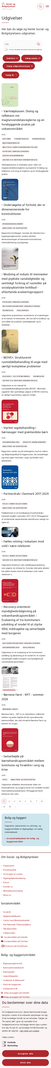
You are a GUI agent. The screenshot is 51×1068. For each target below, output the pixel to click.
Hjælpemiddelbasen (12, 916)
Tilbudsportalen (10, 928)
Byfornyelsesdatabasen (13, 967)
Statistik (11, 1042)
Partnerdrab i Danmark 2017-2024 (26, 494)
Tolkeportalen (9, 933)
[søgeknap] (38, 44)
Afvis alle (25, 1062)
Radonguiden (9, 971)
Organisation (8, 865)
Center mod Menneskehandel (16, 920)
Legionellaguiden (10, 976)
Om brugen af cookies (13, 874)
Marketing (12, 1045)
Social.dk (7, 912)
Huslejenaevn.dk (10, 988)
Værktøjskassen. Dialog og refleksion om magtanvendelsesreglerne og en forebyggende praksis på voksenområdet (23, 120)
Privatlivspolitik (9, 869)
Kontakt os (8, 886)
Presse (6, 882)
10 (10, 806)
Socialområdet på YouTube (16, 941)
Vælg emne (31, 58)
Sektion (11, 58)
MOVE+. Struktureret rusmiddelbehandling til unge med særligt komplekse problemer (24, 362)
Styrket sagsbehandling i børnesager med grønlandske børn (25, 430)
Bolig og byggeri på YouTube (17, 997)
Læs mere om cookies (29, 1030)
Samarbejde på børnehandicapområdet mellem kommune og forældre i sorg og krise (23, 762)
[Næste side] (15, 806)
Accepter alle (25, 1053)
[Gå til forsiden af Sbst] (7, 6)
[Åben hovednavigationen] (48, 6)
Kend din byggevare (12, 984)
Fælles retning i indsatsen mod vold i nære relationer (23, 543)
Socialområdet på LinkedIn (15, 937)
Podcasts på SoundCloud (16, 946)
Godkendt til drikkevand (13, 980)
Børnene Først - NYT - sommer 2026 (23, 697)
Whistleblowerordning (13, 890)
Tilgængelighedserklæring (14, 878)
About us (7, 895)
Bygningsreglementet (12, 963)
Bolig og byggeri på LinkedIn (16, 992)
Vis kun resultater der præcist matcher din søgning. (25, 49)
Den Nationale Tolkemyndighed (17, 924)
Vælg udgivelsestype (18, 66)
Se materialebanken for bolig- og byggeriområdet (23, 840)
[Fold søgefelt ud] (40, 6)
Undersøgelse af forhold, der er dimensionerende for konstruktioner (23, 209)
